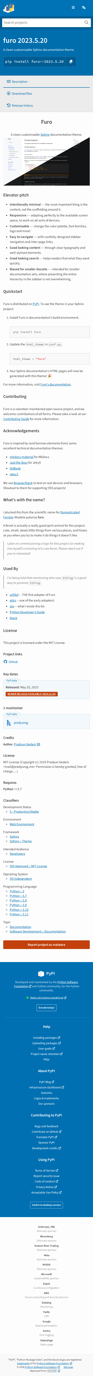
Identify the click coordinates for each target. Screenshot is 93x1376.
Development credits (45, 1148)
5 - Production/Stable (24, 811)
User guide (45, 1048)
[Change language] (84, 7)
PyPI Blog (45, 1082)
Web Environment (22, 824)
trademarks (23, 1363)
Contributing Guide (16, 419)
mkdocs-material (22, 457)
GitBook (15, 468)
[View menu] (73, 7)
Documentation (20, 926)
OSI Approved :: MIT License (28, 866)
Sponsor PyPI (46, 1142)
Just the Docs (19, 462)
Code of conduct (45, 1181)
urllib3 (14, 594)
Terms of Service (45, 1170)
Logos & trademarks (46, 1098)
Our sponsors (46, 1104)
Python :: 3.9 (18, 905)
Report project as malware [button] (46, 944)
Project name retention (45, 1054)
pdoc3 (14, 474)
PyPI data (11, 680)
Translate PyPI (45, 1137)
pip (12, 606)
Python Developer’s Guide (27, 612)
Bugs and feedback (46, 1126)
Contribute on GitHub (45, 1132)
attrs (13, 600)
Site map (68, 1367)
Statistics (46, 1093)
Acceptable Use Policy (44, 1192)
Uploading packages (45, 1043)
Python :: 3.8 (18, 900)
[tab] (46, 82)
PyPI (36, 304)
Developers (17, 853)
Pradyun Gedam (25, 744)
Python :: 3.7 (18, 895)
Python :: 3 (17, 891)
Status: (46, 998)
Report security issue (46, 1176)
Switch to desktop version (46, 1205)
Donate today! (46, 1008)
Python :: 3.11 (19, 914)
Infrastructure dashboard (45, 1087)
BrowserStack (23, 483)
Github (13, 661)
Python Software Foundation (53, 1363)
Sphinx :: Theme (21, 841)
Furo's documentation (55, 384)
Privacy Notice (45, 1187)
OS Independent (21, 878)
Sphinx (45, 134)
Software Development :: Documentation (38, 931)
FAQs (46, 1059)
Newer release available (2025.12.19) (32, 694)
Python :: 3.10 (19, 909)
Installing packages (45, 1038)
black (13, 618)
